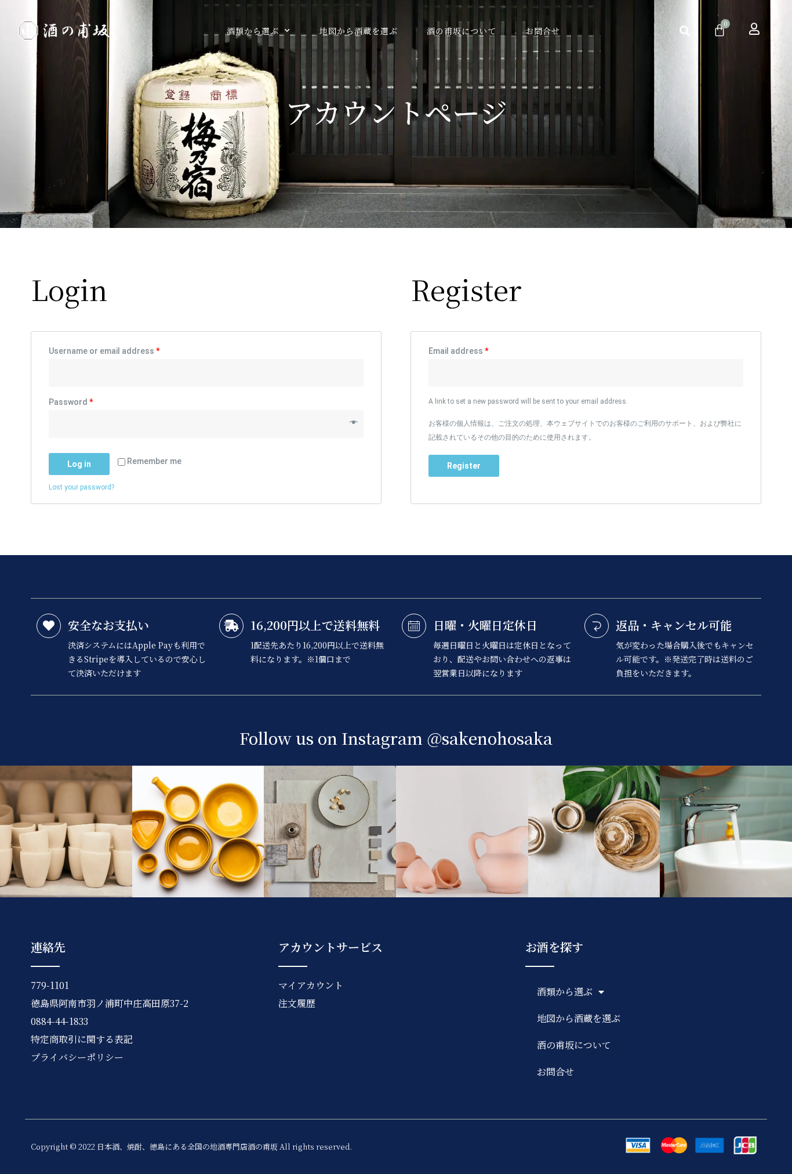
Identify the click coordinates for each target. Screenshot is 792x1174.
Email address (458, 351)
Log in (79, 464)
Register (464, 465)
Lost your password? (81, 487)
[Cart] (719, 30)
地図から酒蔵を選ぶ (358, 31)
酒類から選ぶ (253, 31)
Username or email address (104, 351)
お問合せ (542, 31)
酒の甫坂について (461, 31)
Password (71, 402)
